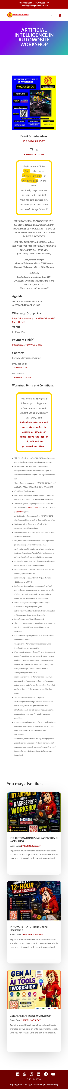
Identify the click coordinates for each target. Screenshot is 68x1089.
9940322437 (33, 508)
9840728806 (19, 512)
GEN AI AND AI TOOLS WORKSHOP (30, 1015)
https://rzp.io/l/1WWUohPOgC (27, 344)
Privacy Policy (51, 1084)
